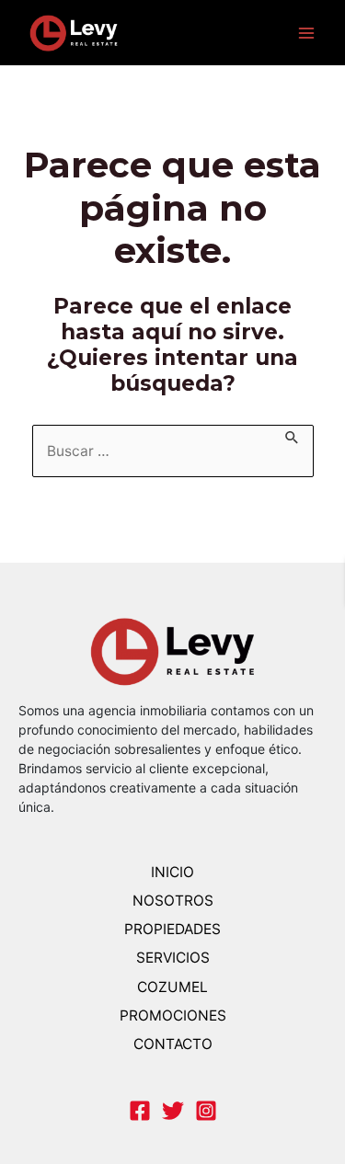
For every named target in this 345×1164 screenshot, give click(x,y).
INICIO (172, 872)
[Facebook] (140, 1111)
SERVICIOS (173, 957)
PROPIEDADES (172, 929)
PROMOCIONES (173, 1015)
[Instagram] (206, 1111)
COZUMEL (172, 987)
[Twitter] (173, 1111)
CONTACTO (173, 1044)
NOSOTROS (172, 900)
